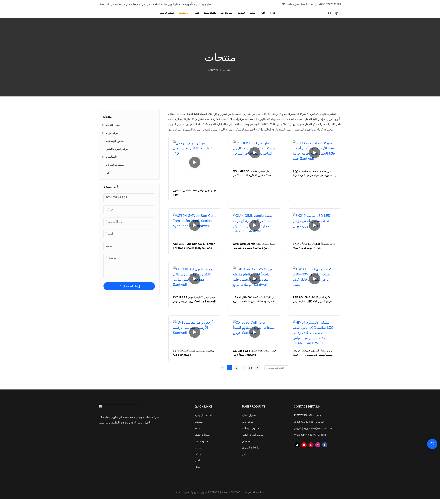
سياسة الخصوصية (254, 492)
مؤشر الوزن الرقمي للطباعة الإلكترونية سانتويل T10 (194, 192)
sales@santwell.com (300, 4)
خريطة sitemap (231, 492)
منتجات (227, 69)
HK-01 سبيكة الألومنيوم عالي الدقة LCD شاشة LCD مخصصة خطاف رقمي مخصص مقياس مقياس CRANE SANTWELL (313, 353)
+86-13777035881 (329, 4)
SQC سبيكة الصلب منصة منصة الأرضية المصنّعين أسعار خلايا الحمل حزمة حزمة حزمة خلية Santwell (314, 174)
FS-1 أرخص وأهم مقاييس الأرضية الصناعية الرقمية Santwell (193, 352)
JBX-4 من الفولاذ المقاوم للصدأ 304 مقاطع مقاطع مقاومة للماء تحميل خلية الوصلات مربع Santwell (254, 300)
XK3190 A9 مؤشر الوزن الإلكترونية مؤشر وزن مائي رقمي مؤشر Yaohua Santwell (194, 299)
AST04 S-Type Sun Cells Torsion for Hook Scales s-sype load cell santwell (194, 246)
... (244, 367)
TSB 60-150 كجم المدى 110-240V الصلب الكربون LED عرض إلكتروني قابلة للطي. (312, 300)
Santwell (213, 69)
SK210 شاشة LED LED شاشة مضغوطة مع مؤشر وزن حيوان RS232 (314, 246)
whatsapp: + (301, 434)
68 (250, 367)
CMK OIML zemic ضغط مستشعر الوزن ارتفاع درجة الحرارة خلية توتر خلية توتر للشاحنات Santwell (253, 246)
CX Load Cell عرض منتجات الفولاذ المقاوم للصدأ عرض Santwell (254, 352)
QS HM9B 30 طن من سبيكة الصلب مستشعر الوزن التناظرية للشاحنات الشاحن (252, 173)
